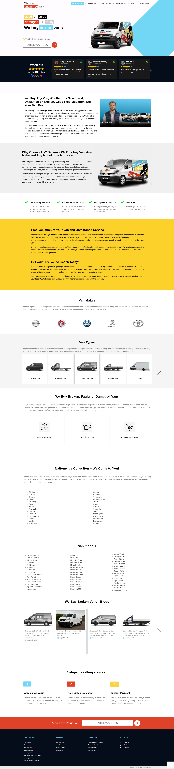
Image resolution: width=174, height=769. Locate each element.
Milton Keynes (98, 514)
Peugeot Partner (119, 564)
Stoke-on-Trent (98, 516)
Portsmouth (97, 509)
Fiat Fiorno (31, 567)
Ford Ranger (31, 572)
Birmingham (33, 492)
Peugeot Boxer (119, 559)
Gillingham (96, 504)
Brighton (96, 523)
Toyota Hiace (118, 576)
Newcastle (33, 509)
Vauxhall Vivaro (119, 588)
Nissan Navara (75, 587)
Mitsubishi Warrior (76, 574)
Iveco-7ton (74, 555)
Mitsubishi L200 (76, 572)
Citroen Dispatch (33, 558)
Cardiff (31, 518)
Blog (132, 3)
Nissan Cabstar (75, 577)
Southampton (97, 497)
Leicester (32, 494)
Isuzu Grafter (31, 589)
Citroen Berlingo (33, 555)
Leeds (31, 499)
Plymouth (96, 506)
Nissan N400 (75, 584)
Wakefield (96, 494)
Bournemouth (34, 516)
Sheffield (32, 506)
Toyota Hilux (118, 578)
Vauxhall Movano (120, 585)
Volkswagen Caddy (121, 590)
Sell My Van (92, 3)
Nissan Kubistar (76, 582)
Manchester (33, 523)
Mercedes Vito (75, 565)
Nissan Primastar (120, 556)
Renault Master (119, 568)
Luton (95, 511)
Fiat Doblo (31, 562)
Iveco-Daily (74, 558)
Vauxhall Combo (120, 583)
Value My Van (106, 3)
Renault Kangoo (119, 566)
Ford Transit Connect (34, 579)
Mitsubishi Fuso (76, 570)
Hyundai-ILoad (32, 584)
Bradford (32, 511)
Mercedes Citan (76, 560)
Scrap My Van (121, 3)
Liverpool (32, 514)
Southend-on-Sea (99, 499)
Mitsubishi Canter (76, 567)
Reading (96, 492)
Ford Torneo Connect (34, 574)
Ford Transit (31, 577)
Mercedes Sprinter (76, 562)
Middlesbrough (98, 518)
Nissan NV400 (119, 554)
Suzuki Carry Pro (120, 573)
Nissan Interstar (76, 579)
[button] (150, 70)
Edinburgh (33, 502)
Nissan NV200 (75, 589)
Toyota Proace (119, 581)
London (32, 521)
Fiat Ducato (31, 565)
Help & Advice (144, 3)
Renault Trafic (119, 571)
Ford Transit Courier (34, 582)
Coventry (32, 497)
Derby (31, 504)
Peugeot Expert (119, 561)
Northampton (97, 521)
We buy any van (77, 3)
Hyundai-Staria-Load (34, 587)
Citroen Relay (32, 560)
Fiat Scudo (31, 570)
